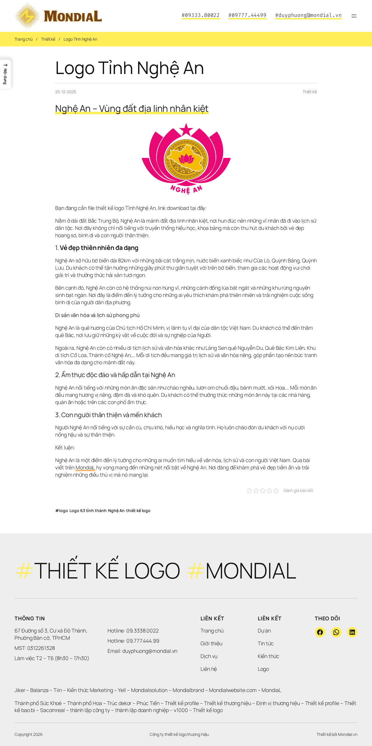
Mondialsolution (149, 689)
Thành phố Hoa (85, 703)
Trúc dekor (119, 703)
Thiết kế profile (182, 703)
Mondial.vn (347, 734)
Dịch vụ (209, 656)
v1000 (181, 710)
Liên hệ (209, 668)
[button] (5, 74)
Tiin (57, 689)
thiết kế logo (138, 510)
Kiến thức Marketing (90, 689)
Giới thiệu (211, 643)
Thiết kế (48, 39)
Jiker (20, 689)
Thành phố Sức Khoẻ (38, 703)
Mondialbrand (188, 689)
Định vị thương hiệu (278, 703)
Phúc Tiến (149, 703)
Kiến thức (268, 656)
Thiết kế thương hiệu (227, 703)
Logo (263, 668)
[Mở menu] (353, 15)
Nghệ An (116, 510)
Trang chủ (24, 39)
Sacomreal (52, 710)
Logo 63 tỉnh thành (87, 510)
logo (63, 510)
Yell (122, 689)
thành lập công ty (90, 710)
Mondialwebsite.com (232, 689)
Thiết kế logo (208, 710)
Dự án (264, 630)
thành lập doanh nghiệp (142, 710)
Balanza (39, 689)
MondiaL (85, 467)
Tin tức (266, 643)
